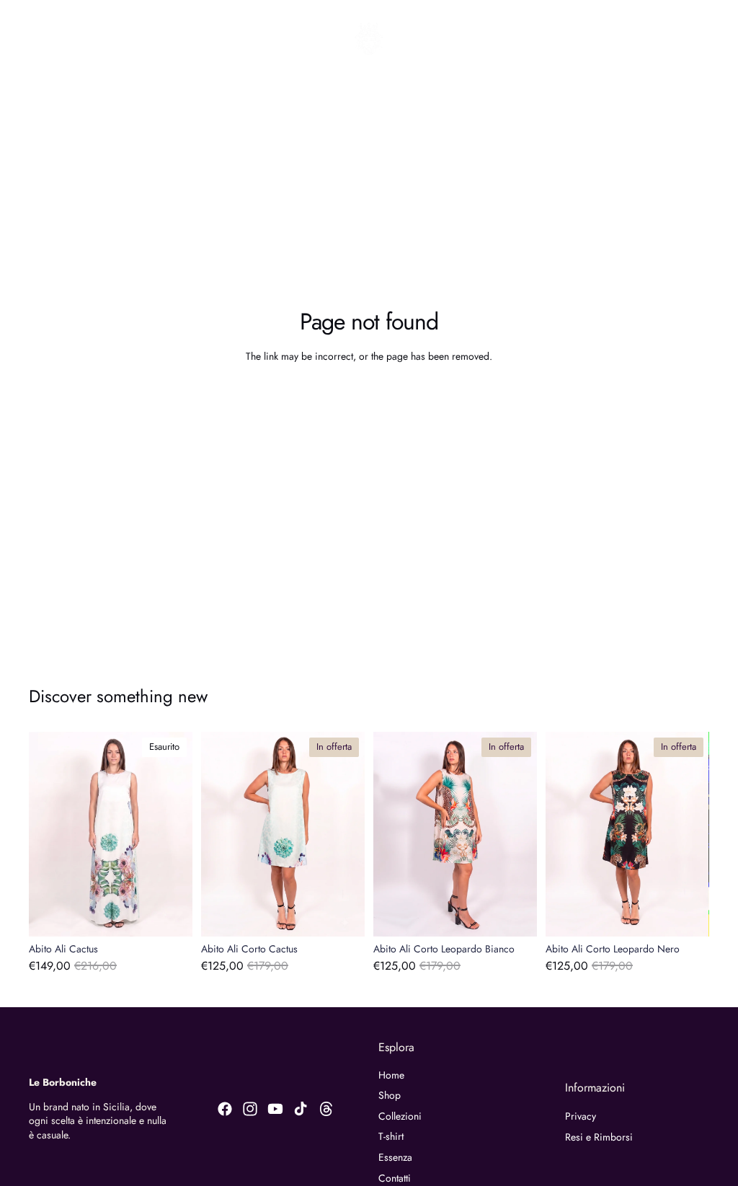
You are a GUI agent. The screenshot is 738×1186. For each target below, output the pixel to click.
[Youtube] (275, 1109)
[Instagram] (250, 1109)
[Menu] (16, 38)
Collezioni (400, 1116)
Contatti (394, 1178)
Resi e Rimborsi (599, 1137)
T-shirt (391, 1136)
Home (391, 1075)
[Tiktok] (300, 1109)
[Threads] (326, 1109)
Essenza (395, 1157)
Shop (389, 1095)
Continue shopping (369, 395)
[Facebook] (225, 1109)
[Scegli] (515, 914)
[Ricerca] (47, 38)
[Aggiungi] (342, 914)
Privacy (580, 1116)
